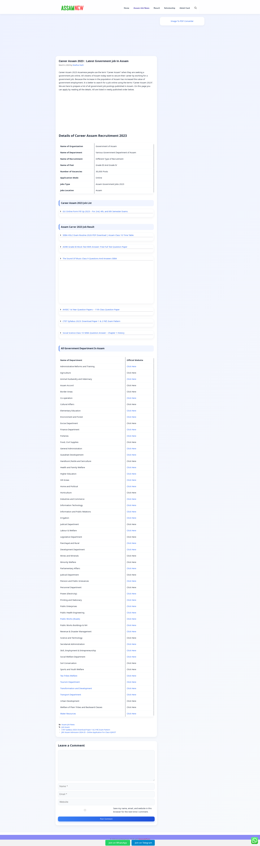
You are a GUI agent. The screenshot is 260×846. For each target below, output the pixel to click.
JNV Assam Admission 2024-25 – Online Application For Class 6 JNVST (88, 732)
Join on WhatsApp (118, 842)
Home (126, 8)
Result (157, 8)
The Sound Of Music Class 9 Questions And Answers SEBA (90, 258)
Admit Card (185, 8)
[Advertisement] (106, 36)
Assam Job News (141, 8)
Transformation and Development (76, 688)
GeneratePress (144, 839)
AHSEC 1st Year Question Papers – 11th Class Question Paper (91, 309)
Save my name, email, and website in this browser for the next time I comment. (132, 810)
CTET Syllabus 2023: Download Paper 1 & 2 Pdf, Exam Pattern (91, 321)
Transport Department (70, 694)
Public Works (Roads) (70, 618)
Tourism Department (70, 682)
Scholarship (169, 8)
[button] (195, 8)
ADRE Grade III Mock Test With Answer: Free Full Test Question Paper (95, 246)
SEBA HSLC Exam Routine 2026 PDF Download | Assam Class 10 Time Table (98, 235)
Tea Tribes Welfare (68, 675)
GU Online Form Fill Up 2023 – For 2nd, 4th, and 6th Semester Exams (95, 211)
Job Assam (65, 727)
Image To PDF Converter (182, 21)
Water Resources (68, 713)
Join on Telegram (143, 842)
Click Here (131, 366)
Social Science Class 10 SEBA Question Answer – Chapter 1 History (93, 332)
